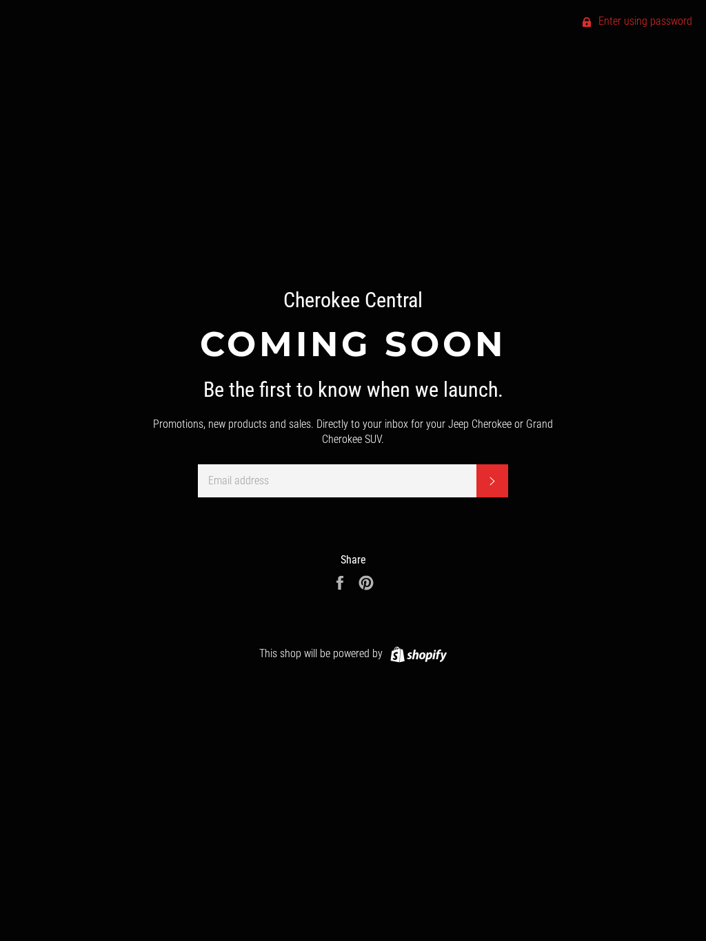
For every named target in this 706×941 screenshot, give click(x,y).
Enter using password (644, 21)
